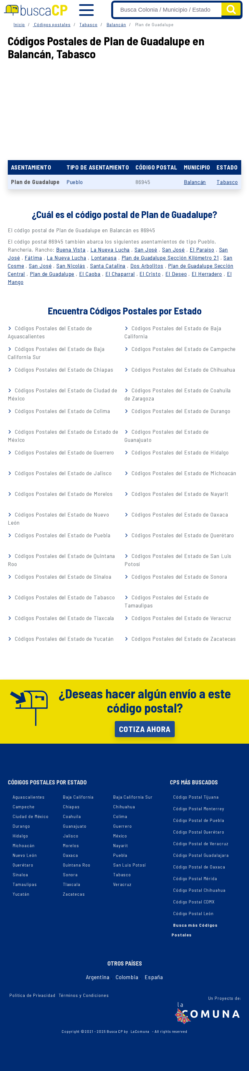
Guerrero (122, 826)
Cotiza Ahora (145, 729)
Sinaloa (20, 874)
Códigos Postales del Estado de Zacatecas (183, 638)
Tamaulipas (25, 884)
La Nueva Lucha (110, 249)
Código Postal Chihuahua (199, 890)
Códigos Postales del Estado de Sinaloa (62, 576)
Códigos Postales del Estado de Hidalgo (179, 452)
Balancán (116, 24)
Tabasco (88, 24)
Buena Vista (71, 249)
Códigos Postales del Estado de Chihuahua (182, 369)
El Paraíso (202, 249)
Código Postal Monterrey (198, 808)
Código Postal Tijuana (196, 797)
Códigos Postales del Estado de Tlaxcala (63, 617)
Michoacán (24, 845)
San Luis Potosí (129, 865)
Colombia (127, 976)
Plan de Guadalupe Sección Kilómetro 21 (170, 257)
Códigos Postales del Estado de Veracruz (180, 617)
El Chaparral (120, 273)
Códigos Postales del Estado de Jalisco (62, 472)
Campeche (24, 806)
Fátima (33, 257)
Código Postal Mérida (195, 878)
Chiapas (71, 806)
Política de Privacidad (32, 995)
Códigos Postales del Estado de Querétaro (182, 535)
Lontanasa (104, 257)
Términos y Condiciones (84, 995)
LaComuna (140, 1031)
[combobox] (167, 10)
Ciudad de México (31, 816)
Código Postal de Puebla (198, 820)
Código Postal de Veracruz (201, 843)
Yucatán (21, 894)
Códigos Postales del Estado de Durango (180, 410)
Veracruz (122, 884)
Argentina (97, 976)
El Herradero (207, 273)
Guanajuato (75, 826)
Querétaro (23, 865)
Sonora (70, 874)
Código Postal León (193, 913)
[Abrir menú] (86, 10)
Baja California (78, 797)
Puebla (120, 855)
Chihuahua (124, 806)
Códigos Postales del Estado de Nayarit (179, 493)
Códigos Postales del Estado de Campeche (183, 348)
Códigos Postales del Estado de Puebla (61, 535)
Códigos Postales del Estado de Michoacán (183, 472)
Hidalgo (20, 835)
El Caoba (90, 273)
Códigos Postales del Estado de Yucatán (63, 638)
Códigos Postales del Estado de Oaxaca (179, 514)
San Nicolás (70, 265)
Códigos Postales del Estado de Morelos (63, 493)
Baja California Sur (133, 797)
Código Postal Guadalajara (201, 855)
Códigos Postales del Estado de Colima (61, 410)
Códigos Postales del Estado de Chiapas (63, 369)
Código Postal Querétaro (198, 832)
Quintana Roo (76, 865)
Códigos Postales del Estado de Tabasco (64, 597)
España (154, 976)
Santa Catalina (108, 265)
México (120, 835)
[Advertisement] (124, 108)
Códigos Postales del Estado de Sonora (178, 576)
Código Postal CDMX (194, 901)
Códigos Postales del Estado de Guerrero (63, 452)
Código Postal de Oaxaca (199, 866)
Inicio (19, 24)
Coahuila (72, 816)
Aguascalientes (29, 797)
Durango (21, 826)
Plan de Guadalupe (52, 273)
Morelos (71, 845)
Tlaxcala (71, 884)
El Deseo (176, 273)
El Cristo (149, 273)
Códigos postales (51, 24)
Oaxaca (70, 855)
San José (146, 249)
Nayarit (120, 845)
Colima (120, 816)
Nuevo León (25, 855)
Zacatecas (74, 894)
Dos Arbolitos (146, 265)
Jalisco (70, 835)
